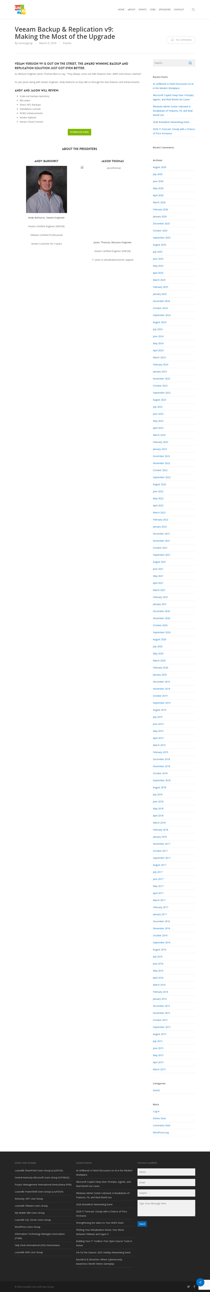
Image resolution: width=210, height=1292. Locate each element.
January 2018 (160, 836)
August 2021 (159, 561)
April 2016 (158, 977)
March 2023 (159, 435)
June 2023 (158, 413)
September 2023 (161, 392)
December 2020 (161, 611)
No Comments (183, 39)
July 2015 (157, 1041)
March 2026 (159, 202)
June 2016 (158, 963)
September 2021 (161, 554)
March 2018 (159, 822)
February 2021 (160, 597)
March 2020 (159, 660)
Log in (156, 1111)
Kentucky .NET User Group (29, 1198)
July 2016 (157, 956)
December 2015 (161, 1005)
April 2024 (158, 350)
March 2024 (159, 357)
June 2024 (158, 336)
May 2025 (158, 265)
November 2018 (161, 766)
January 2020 (160, 674)
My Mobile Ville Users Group (30, 1212)
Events (67, 43)
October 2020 (160, 625)
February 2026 (160, 209)
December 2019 (161, 681)
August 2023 (159, 399)
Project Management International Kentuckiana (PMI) (43, 1184)
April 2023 (158, 427)
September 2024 (161, 315)
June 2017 (158, 879)
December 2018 (161, 759)
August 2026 (159, 167)
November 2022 (161, 463)
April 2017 (158, 893)
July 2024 (157, 329)
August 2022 (159, 484)
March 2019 (159, 745)
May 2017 (158, 886)
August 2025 (159, 244)
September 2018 (161, 780)
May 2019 (158, 731)
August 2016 (159, 949)
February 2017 (160, 907)
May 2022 (158, 498)
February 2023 (160, 442)
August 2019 (159, 709)
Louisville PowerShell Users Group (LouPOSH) (39, 1191)
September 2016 (161, 942)
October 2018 (160, 773)
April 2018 (158, 815)
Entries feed (159, 1118)
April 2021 (158, 583)
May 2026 (158, 188)
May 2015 (158, 1055)
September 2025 (161, 237)
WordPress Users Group (27, 1226)
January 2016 (160, 998)
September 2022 (161, 477)
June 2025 (158, 258)
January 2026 (160, 216)
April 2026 (158, 195)
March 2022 (159, 512)
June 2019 (158, 724)
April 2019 (158, 738)
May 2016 (158, 970)
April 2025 (158, 272)
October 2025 (160, 230)
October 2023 (160, 385)
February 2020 (160, 667)
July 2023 (157, 406)
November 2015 (161, 1012)
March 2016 (159, 984)
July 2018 (157, 794)
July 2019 (157, 716)
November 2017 (161, 843)
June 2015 (158, 1048)
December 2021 (161, 533)
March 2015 (159, 1069)
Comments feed (161, 1125)
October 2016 (160, 935)
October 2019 (160, 695)
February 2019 (160, 752)
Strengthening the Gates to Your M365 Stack (100, 1222)
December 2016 (161, 921)
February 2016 (160, 991)
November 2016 (161, 928)
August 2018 (159, 787)
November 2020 (161, 618)
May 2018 (158, 808)
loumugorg (25, 43)
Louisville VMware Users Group (31, 1205)
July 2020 (157, 646)
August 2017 (159, 864)
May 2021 (158, 575)
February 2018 (160, 829)
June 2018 (158, 801)
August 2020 (159, 639)
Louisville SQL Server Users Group (33, 1219)
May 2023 (158, 420)
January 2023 (160, 449)
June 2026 (158, 181)
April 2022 (158, 505)
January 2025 (160, 294)
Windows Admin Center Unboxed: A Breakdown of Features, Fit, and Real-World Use (173, 111)
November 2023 (161, 378)
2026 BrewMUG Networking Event (171, 122)
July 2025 (157, 251)
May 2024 (158, 343)
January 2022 (160, 526)
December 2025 (161, 223)
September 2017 (161, 857)
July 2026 (157, 174)
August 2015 (159, 1034)
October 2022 (160, 470)
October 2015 (160, 1020)
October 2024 (160, 308)
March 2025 (159, 279)
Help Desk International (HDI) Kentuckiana (37, 1245)
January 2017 (160, 914)
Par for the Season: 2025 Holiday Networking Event (103, 1252)
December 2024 (161, 301)
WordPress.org (161, 1132)
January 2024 (160, 371)
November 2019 (161, 688)
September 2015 (161, 1027)
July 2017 (157, 872)
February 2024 (160, 364)
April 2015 (158, 1062)
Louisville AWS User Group (29, 1252)
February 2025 (160, 286)
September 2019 (161, 702)
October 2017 (160, 850)
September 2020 (161, 632)
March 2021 (159, 590)
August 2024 (159, 322)
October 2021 (160, 547)
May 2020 (158, 653)
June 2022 (158, 491)
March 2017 (159, 900)
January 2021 (160, 604)
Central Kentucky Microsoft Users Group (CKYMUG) (42, 1177)
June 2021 (158, 568)
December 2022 (161, 456)
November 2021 (161, 540)
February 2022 (160, 519)
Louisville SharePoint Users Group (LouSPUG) (39, 1170)
